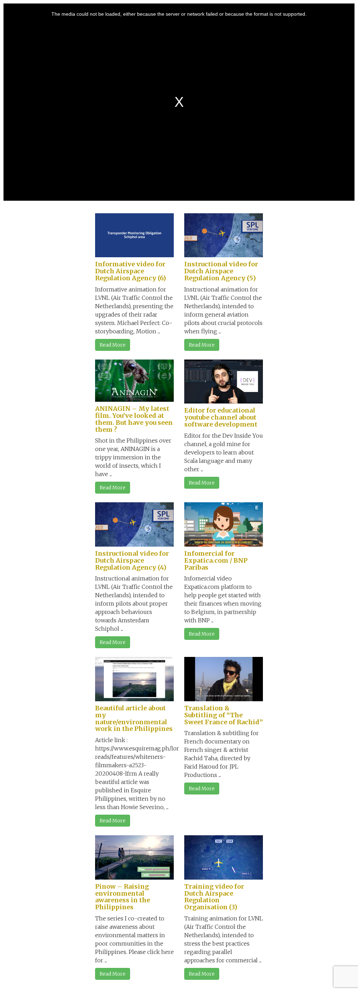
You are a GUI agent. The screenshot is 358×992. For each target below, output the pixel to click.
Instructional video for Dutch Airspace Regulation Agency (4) (132, 560)
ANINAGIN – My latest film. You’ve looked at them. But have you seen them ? (134, 419)
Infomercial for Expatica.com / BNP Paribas (216, 560)
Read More (113, 345)
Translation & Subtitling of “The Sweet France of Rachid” (223, 715)
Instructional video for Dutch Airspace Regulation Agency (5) (221, 271)
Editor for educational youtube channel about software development (220, 417)
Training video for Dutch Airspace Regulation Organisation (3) (214, 896)
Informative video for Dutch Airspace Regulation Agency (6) (130, 271)
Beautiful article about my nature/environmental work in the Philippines (134, 718)
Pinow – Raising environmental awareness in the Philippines (122, 896)
